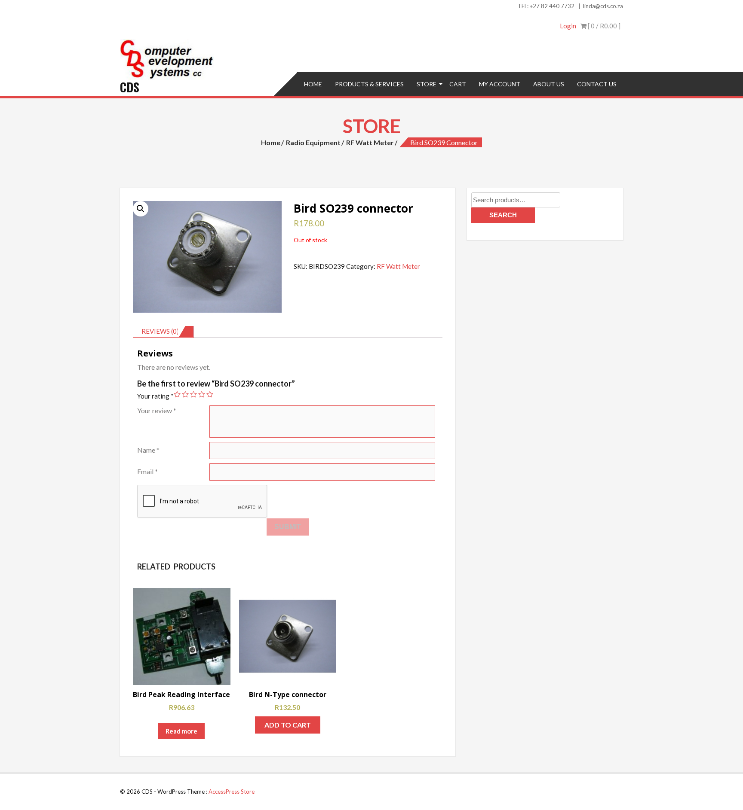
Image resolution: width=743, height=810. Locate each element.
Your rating (155, 396)
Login (568, 26)
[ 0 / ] (603, 26)
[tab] (163, 332)
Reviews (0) (160, 331)
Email (147, 471)
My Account (499, 84)
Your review (156, 410)
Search (503, 215)
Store (426, 84)
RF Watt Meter (370, 142)
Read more (181, 731)
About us (548, 84)
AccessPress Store (232, 791)
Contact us (597, 84)
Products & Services (369, 84)
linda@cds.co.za (603, 6)
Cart (457, 84)
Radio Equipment (313, 142)
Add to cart (287, 725)
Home (313, 84)
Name (148, 450)
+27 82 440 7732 (552, 6)
